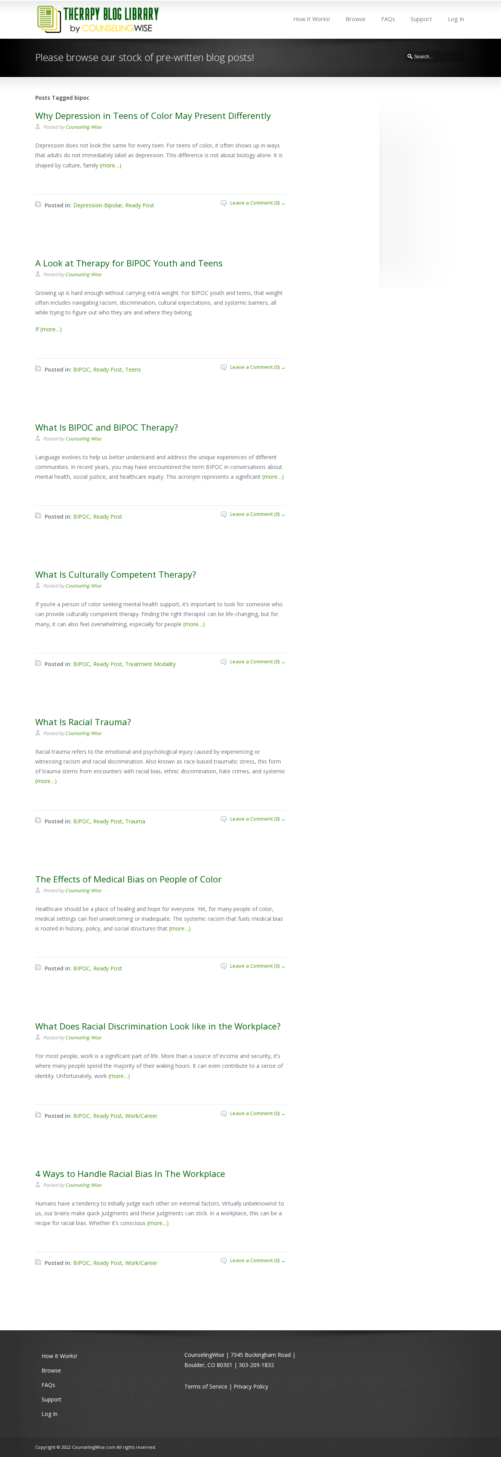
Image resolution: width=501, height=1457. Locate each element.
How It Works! (311, 19)
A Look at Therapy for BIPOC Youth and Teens (129, 263)
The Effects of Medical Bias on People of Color (128, 879)
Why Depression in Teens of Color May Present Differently (153, 115)
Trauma (135, 821)
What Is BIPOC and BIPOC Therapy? (106, 427)
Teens (133, 369)
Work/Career (141, 1115)
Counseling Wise (83, 127)
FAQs (388, 19)
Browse (356, 19)
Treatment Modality (150, 664)
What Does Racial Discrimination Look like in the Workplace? (158, 1026)
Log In (456, 19)
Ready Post (139, 205)
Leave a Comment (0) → (258, 202)
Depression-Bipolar (97, 205)
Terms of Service (205, 1386)
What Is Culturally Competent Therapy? (115, 574)
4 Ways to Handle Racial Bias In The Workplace (130, 1173)
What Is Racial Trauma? (83, 722)
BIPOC (81, 369)
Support (421, 19)
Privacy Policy (251, 1386)
